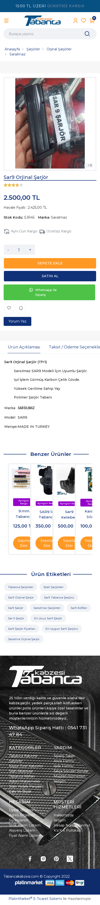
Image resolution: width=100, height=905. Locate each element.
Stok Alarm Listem (25, 825)
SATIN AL (50, 276)
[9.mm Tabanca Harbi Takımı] (24, 479)
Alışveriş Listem (22, 830)
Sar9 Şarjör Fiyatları (21, 628)
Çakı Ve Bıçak (20, 791)
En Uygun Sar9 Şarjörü (62, 628)
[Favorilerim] (84, 21)
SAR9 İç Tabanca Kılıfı (47, 514)
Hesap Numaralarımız (72, 825)
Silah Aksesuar (21, 771)
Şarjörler (16, 761)
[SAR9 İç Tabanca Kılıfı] (46, 479)
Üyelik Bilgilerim (22, 810)
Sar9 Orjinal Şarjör (21, 597)
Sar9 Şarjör (15, 608)
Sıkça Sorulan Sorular (71, 771)
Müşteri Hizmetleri (69, 776)
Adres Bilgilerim (22, 815)
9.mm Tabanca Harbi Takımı (24, 514)
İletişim (60, 781)
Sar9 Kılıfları (79, 608)
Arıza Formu (64, 761)
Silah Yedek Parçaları (26, 786)
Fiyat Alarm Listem (25, 835)
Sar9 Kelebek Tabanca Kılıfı (69, 514)
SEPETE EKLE (50, 263)
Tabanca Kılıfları (22, 776)
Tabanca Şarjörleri (20, 587)
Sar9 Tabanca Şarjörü (59, 597)
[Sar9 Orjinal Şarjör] (50, 124)
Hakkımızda (64, 815)
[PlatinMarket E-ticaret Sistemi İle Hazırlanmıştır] (29, 882)
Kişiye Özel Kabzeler (26, 766)
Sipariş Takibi (64, 756)
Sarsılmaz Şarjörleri (46, 608)
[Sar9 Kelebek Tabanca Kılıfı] (69, 480)
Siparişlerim (18, 820)
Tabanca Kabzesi (23, 756)
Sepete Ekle (24, 543)
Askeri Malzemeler (24, 781)
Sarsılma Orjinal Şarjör (24, 639)
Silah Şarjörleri (53, 587)
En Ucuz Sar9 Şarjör (48, 618)
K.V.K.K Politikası (67, 830)
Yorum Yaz (17, 321)
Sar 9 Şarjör (16, 618)
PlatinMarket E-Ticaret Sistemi (35, 899)
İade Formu (63, 766)
